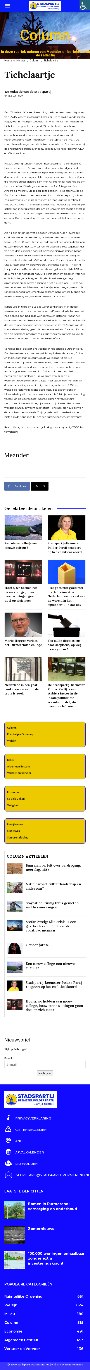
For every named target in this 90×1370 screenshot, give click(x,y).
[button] (7, 6)
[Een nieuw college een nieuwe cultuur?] (24, 527)
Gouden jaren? (38, 945)
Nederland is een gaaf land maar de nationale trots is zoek (22, 689)
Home (8, 60)
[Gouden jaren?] (14, 948)
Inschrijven (45, 1073)
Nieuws (20, 60)
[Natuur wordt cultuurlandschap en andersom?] (14, 887)
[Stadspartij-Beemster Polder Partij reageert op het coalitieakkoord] (67, 527)
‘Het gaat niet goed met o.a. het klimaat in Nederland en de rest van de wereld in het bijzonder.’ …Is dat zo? (66, 596)
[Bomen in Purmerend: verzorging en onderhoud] (14, 1210)
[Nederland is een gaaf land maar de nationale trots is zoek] (24, 669)
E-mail (8, 1058)
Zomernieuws (41, 1229)
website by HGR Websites (67, 1364)
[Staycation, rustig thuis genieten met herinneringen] (14, 906)
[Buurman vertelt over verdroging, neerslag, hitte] (14, 868)
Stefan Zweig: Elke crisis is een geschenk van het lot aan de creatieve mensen (51, 926)
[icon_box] (27, 1118)
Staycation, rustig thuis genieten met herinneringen (52, 905)
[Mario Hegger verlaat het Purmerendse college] (24, 625)
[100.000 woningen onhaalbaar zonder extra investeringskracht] (14, 1260)
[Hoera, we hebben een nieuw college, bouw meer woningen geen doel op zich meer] (24, 572)
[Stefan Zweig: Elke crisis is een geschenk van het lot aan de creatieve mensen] (14, 925)
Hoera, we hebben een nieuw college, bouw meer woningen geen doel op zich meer (54, 1005)
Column (34, 60)
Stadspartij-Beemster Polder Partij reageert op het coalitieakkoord (65, 547)
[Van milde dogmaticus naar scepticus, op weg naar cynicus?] (67, 625)
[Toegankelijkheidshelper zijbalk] (85, 5)
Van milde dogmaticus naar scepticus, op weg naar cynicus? (65, 645)
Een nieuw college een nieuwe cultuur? (21, 545)
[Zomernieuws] (14, 1235)
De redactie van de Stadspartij (28, 92)
